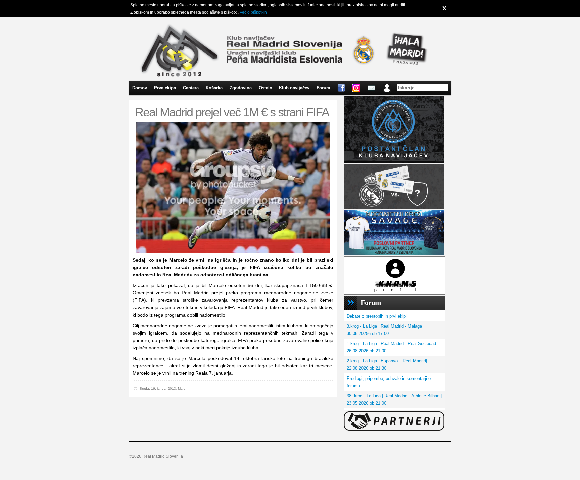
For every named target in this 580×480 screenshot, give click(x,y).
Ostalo (265, 87)
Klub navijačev (294, 87)
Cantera (191, 87)
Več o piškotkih (253, 12)
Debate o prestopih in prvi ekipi (377, 316)
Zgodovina (241, 87)
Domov (139, 87)
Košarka (214, 87)
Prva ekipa (165, 87)
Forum (323, 87)
